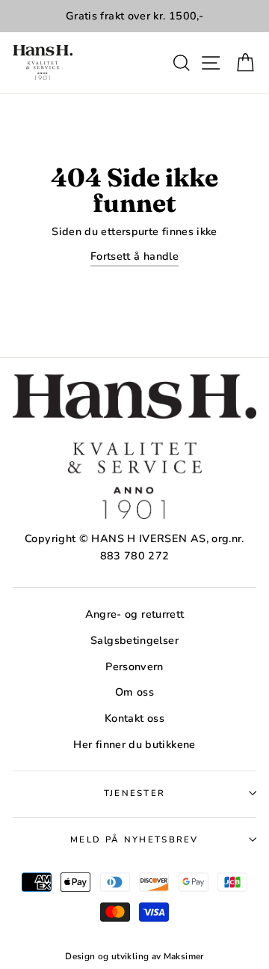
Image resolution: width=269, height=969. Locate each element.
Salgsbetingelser (134, 640)
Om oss (134, 691)
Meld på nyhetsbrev (134, 839)
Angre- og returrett (135, 614)
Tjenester (135, 793)
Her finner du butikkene (134, 744)
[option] (134, 16)
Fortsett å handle (134, 256)
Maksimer (184, 956)
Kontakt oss (134, 718)
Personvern (134, 666)
